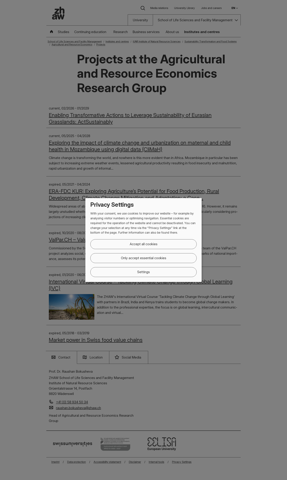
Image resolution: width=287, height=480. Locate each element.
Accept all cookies (143, 244)
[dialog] (143, 240)
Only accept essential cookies (143, 258)
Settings (143, 272)
